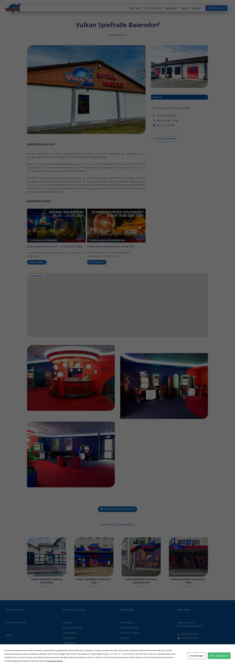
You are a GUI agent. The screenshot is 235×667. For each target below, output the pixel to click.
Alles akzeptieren (219, 655)
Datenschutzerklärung (54, 661)
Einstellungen (197, 655)
